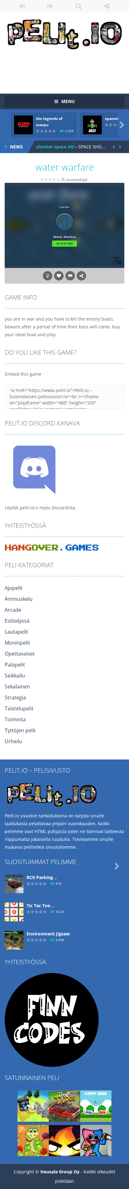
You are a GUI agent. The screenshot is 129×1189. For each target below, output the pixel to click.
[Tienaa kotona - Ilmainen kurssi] (52, 1019)
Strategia (15, 697)
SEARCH (78, 6)
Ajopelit (14, 587)
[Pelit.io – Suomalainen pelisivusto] (64, 33)
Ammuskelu (19, 598)
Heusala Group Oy (60, 1172)
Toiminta (15, 719)
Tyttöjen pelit (20, 730)
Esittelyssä (17, 620)
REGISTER (50, 6)
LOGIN (22, 6)
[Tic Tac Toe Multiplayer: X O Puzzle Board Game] (14, 911)
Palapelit (15, 664)
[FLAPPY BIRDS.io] (95, 1106)
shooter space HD (55, 147)
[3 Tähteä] (50, 179)
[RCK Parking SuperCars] (14, 883)
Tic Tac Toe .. (40, 905)
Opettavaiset (20, 653)
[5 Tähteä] (58, 179)
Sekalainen (17, 686)
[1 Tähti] (42, 179)
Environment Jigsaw (48, 934)
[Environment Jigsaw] (14, 940)
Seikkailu (15, 675)
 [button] (70, 276)
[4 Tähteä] (54, 179)
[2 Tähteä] (46, 179)
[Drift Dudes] (64, 1106)
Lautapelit (16, 631)
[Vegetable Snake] (33, 1140)
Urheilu (13, 741)
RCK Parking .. (42, 877)
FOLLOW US (107, 6)
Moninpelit (17, 642)
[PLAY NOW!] (23, 124)
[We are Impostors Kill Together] (95, 1140)
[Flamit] (64, 1140)
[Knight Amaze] (33, 1106)
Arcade (13, 609)
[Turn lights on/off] (47, 276)
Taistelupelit (19, 708)
